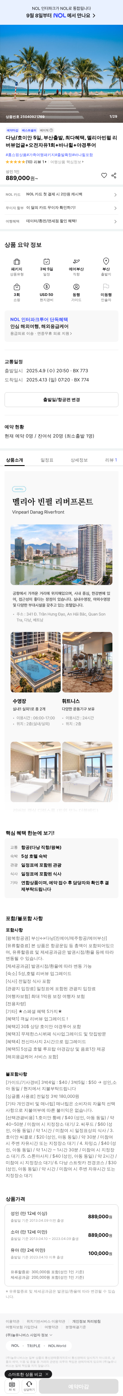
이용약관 (12, 1321)
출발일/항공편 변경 (61, 399)
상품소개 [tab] (14, 460)
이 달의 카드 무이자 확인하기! (51, 207)
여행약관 (51, 1327)
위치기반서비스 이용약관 (46, 1321)
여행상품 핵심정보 (65, 162)
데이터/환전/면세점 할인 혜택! (51, 220)
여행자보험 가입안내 (21, 1327)
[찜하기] (104, 175)
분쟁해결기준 (76, 1327)
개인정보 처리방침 (86, 1321)
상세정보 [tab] (79, 460)
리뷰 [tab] (111, 460)
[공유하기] (113, 175)
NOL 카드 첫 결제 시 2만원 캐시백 (54, 194)
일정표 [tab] (47, 460)
